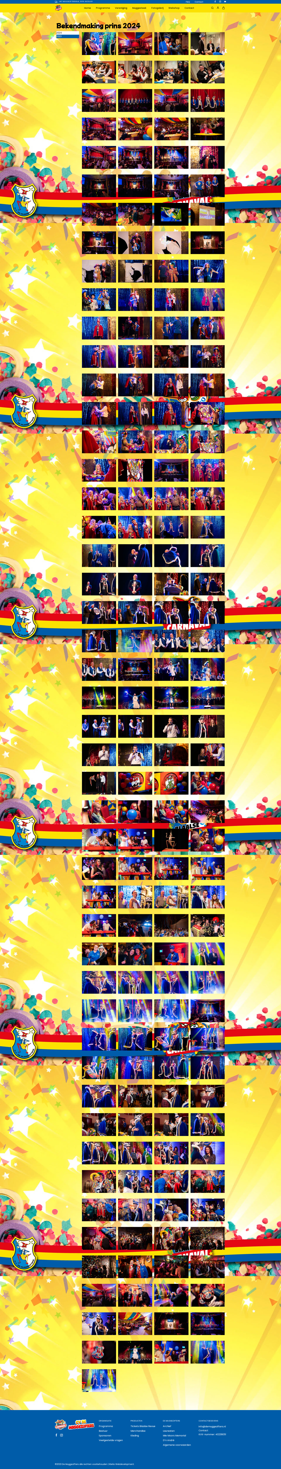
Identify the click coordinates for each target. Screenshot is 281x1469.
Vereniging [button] (121, 8)
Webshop (174, 8)
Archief (167, 1426)
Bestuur (103, 1431)
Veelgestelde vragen (111, 1440)
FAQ (188, 2)
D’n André (168, 1440)
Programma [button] (103, 8)
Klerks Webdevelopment (121, 1464)
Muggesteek (139, 8)
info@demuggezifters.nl (212, 1426)
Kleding (135, 1435)
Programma (106, 1426)
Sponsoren (105, 1435)
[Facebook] (56, 1435)
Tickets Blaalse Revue (143, 1426)
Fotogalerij (157, 8)
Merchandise (138, 1431)
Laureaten (169, 1431)
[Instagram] (61, 1436)
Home (87, 8)
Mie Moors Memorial (174, 1435)
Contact (199, 2)
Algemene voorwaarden (177, 1445)
